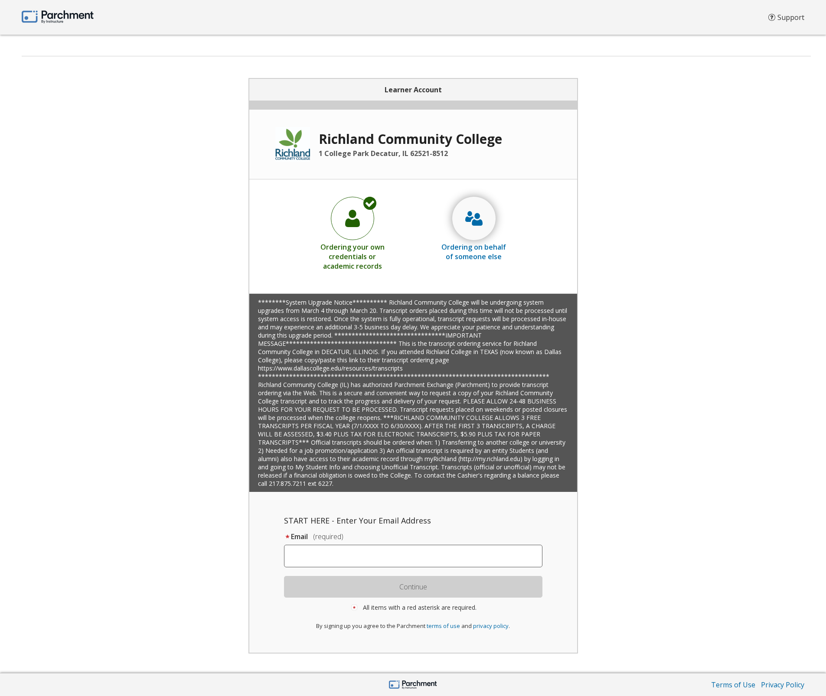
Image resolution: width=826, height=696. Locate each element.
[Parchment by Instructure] (413, 685)
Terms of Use (733, 684)
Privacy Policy (782, 684)
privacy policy (491, 625)
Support (790, 17)
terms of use (443, 625)
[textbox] (417, 556)
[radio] (352, 233)
